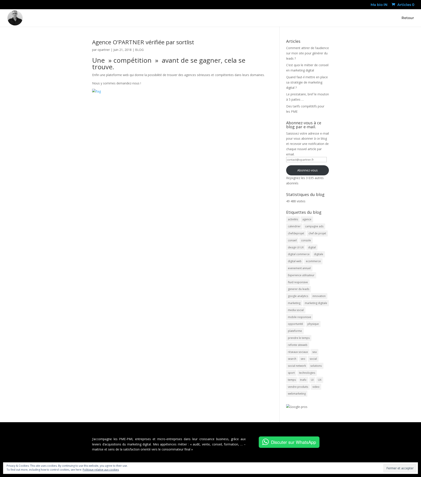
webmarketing (297, 393)
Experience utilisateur (301, 275)
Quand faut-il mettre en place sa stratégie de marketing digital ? (307, 82)
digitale (318, 254)
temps (292, 380)
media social (296, 310)
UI (312, 380)
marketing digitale (316, 303)
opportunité (295, 324)
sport (291, 373)
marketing (294, 303)
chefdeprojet (296, 233)
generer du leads (298, 289)
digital (312, 247)
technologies (307, 373)
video (315, 387)
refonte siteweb (297, 345)
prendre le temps (299, 338)
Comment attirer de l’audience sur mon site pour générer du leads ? (307, 53)
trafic (303, 380)
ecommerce (313, 261)
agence (306, 219)
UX (319, 380)
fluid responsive (298, 282)
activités (293, 219)
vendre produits (298, 387)
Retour (407, 18)
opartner (104, 50)
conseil (292, 240)
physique (313, 324)
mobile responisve (299, 317)
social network (297, 366)
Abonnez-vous (307, 170)
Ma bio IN (379, 5)
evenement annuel (299, 268)
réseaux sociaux (298, 352)
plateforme (295, 331)
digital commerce (299, 254)
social (313, 359)
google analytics (298, 296)
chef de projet (317, 233)
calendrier (294, 226)
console (306, 240)
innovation (319, 296)
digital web (294, 261)
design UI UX (296, 247)
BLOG (139, 50)
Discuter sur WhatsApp (293, 442)
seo (303, 359)
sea (314, 352)
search (292, 359)
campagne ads (314, 226)
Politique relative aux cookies (101, 470)
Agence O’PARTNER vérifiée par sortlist (143, 42)
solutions (316, 366)
